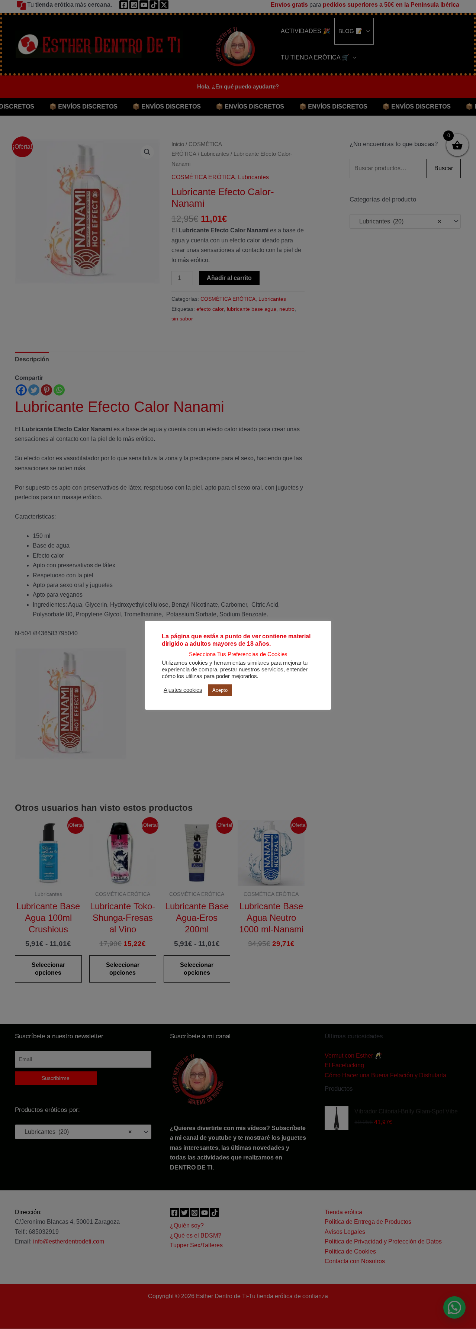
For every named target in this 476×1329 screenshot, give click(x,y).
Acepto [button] (220, 690)
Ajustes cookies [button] (183, 690)
